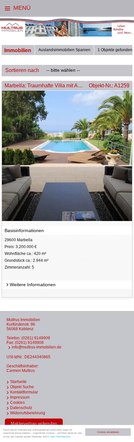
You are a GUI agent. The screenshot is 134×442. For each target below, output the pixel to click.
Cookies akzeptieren (108, 432)
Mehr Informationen (60, 436)
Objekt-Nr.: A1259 (109, 85)
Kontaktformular (24, 392)
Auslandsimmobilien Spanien (64, 50)
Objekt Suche (22, 387)
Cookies (17, 402)
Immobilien (17, 50)
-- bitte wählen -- (63, 70)
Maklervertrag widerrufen (34, 423)
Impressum (20, 397)
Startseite (18, 381)
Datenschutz (21, 407)
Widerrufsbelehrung (27, 413)
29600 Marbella (26, 253)
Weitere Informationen (33, 284)
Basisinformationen (24, 230)
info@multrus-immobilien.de (36, 347)
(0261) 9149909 (35, 338)
